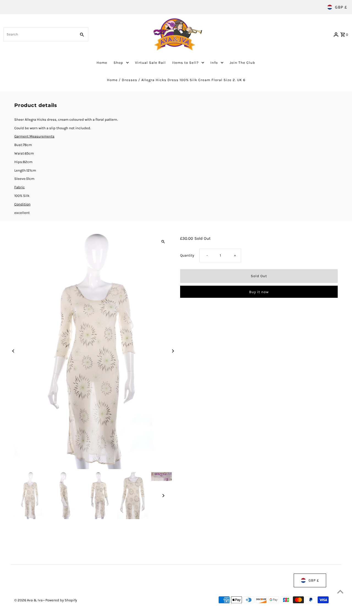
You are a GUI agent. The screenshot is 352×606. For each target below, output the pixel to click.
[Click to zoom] (163, 242)
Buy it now (259, 292)
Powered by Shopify (61, 600)
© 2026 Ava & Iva (28, 600)
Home (112, 80)
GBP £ (341, 7)
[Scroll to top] (340, 591)
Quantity (187, 255)
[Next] (172, 351)
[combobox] (39, 34)
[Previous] (13, 351)
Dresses (129, 80)
